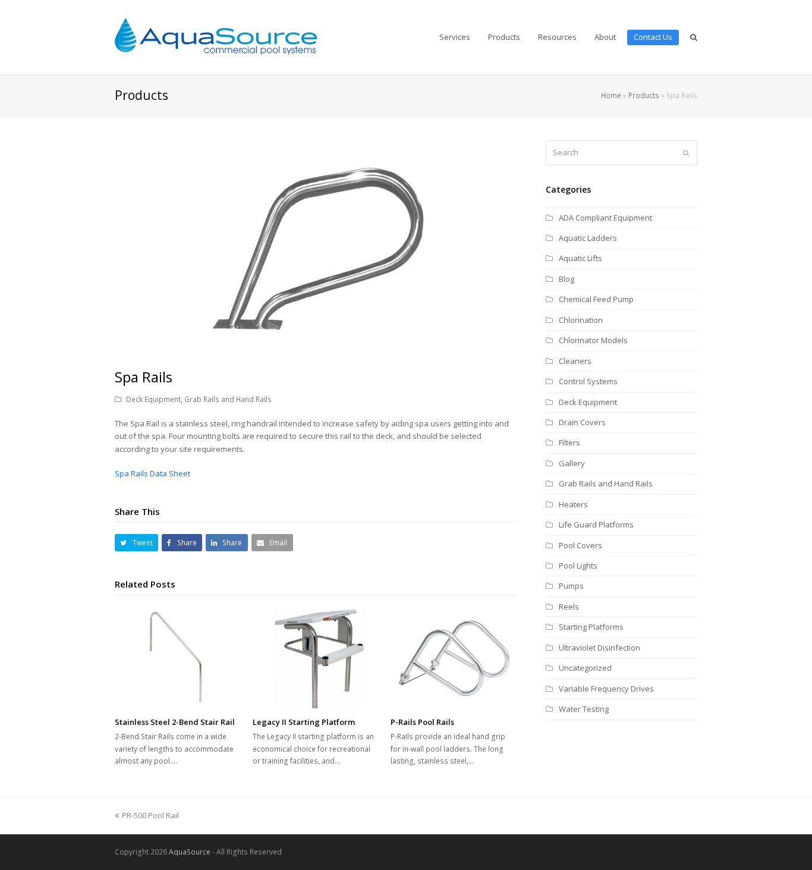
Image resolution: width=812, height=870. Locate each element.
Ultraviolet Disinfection (599, 647)
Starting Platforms (591, 626)
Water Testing (584, 708)
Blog (566, 279)
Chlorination (581, 320)
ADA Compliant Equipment (605, 217)
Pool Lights (578, 565)
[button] (136, 542)
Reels (569, 606)
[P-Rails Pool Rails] (454, 657)
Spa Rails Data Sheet (152, 473)
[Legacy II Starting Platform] (316, 657)
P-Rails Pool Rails (422, 722)
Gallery (572, 463)
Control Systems (588, 381)
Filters (569, 442)
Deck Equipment (153, 399)
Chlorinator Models (593, 340)
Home (611, 95)
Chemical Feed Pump (596, 299)
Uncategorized (585, 667)
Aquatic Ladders (588, 238)
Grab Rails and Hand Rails (228, 399)
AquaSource (189, 852)
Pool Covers (580, 545)
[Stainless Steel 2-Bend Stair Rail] (178, 657)
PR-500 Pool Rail (150, 815)
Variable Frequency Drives (606, 688)
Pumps (571, 585)
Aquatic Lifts (580, 258)
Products (643, 95)
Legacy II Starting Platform (304, 722)
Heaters (573, 504)
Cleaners (575, 361)
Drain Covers (582, 422)
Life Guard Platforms (596, 524)
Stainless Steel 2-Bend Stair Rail (175, 722)
